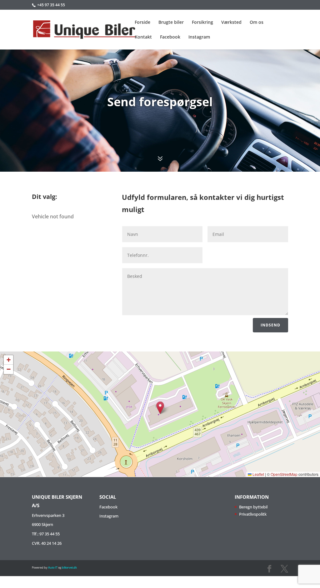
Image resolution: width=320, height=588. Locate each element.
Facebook (170, 37)
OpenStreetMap (284, 474)
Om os (256, 22)
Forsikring (202, 22)
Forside (142, 22)
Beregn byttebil (253, 507)
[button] (160, 407)
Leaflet (258, 474)
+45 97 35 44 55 (51, 5)
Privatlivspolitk (253, 514)
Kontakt (143, 37)
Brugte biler (171, 22)
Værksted (231, 22)
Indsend (270, 325)
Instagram (199, 37)
